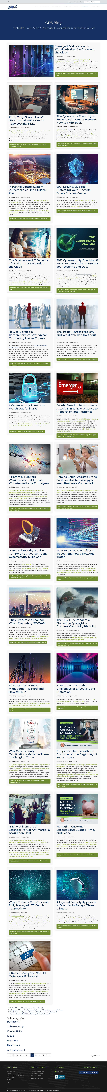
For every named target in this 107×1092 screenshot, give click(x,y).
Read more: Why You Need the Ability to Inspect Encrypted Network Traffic (76, 578)
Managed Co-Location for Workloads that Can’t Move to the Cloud (75, 49)
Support (76, 1)
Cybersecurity (15, 1026)
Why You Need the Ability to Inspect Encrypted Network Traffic (75, 553)
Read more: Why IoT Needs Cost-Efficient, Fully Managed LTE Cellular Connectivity (29, 932)
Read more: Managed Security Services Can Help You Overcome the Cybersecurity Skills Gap (29, 576)
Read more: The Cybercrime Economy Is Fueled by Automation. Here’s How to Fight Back (77, 144)
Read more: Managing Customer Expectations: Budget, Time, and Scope (76, 855)
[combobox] (92, 2)
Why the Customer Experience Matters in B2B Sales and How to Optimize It (33, 1012)
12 (39, 1055)
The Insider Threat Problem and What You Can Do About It (76, 335)
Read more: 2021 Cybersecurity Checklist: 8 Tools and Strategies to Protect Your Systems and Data (76, 290)
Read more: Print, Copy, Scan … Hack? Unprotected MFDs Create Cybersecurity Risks (28, 145)
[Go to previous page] (12, 1055)
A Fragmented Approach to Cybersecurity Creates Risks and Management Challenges (37, 1010)
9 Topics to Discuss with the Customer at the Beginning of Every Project (77, 754)
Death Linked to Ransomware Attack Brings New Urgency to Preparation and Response (77, 408)
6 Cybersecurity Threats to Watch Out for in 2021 (27, 407)
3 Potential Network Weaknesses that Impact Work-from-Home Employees (29, 480)
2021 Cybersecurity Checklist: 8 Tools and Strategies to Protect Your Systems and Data (77, 263)
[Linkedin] (8, 2)
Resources (84, 7)
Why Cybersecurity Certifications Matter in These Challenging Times (29, 754)
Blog (81, 1)
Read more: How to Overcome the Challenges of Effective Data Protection (75, 707)
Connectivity (14, 1031)
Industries (67, 7)
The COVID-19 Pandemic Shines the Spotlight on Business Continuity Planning (76, 623)
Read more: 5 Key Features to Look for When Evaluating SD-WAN (28, 642)
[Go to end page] (49, 1055)
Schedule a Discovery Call (89, 1072)
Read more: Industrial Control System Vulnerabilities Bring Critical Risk (28, 219)
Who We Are (45, 7)
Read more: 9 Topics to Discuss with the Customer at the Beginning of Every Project (77, 785)
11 (36, 1055)
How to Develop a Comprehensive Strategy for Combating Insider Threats (28, 335)
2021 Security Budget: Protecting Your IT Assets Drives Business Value (73, 190)
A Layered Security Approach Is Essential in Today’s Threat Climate (76, 905)
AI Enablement (16, 1050)
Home (37, 7)
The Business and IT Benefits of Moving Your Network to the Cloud (28, 263)
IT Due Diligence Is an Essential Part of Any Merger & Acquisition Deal (29, 830)
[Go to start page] (9, 1055)
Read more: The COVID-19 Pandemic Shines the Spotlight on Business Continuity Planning (77, 644)
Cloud (10, 1035)
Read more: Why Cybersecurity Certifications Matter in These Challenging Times (27, 781)
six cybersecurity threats (83, 274)
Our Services (56, 7)
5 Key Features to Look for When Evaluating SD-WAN (27, 621)
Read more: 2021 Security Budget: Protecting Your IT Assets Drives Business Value (76, 211)
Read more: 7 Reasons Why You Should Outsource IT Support (27, 1001)
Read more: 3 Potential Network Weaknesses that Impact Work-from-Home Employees (29, 509)
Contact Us (95, 7)
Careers (69, 1)
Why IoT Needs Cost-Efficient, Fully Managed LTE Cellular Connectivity (29, 905)
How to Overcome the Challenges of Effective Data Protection (76, 689)
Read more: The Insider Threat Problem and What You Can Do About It (77, 359)
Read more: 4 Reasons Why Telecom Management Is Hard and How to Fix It (29, 709)
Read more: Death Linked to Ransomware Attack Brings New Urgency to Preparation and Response (77, 435)
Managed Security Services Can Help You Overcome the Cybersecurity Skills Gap (28, 553)
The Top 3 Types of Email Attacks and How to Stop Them (27, 1008)
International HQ (60, 1071)
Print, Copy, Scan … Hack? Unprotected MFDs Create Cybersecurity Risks (26, 120)
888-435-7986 (39, 1078)
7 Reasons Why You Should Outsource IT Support (27, 974)
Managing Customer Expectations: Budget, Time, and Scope (76, 830)
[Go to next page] (46, 1055)
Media (76, 7)
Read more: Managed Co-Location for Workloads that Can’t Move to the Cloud (76, 74)
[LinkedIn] (8, 1082)
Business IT (14, 1021)
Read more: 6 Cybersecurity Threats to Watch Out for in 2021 (27, 431)
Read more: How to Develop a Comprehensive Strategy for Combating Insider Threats (29, 364)
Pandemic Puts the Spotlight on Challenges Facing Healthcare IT (30, 1014)
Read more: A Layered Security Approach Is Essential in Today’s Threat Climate (77, 926)
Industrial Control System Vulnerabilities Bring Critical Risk (27, 190)
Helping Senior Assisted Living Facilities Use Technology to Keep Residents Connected (77, 480)
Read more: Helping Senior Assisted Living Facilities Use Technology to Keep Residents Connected (77, 507)
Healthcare (13, 1045)
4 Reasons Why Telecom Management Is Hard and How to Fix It (26, 689)
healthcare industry (18, 916)
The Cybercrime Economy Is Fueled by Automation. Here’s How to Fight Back (77, 119)
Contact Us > (10, 1079)
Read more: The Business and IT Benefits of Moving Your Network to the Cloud (29, 288)
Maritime (12, 1040)
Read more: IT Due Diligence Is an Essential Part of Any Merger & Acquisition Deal (28, 861)
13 (43, 1055)
